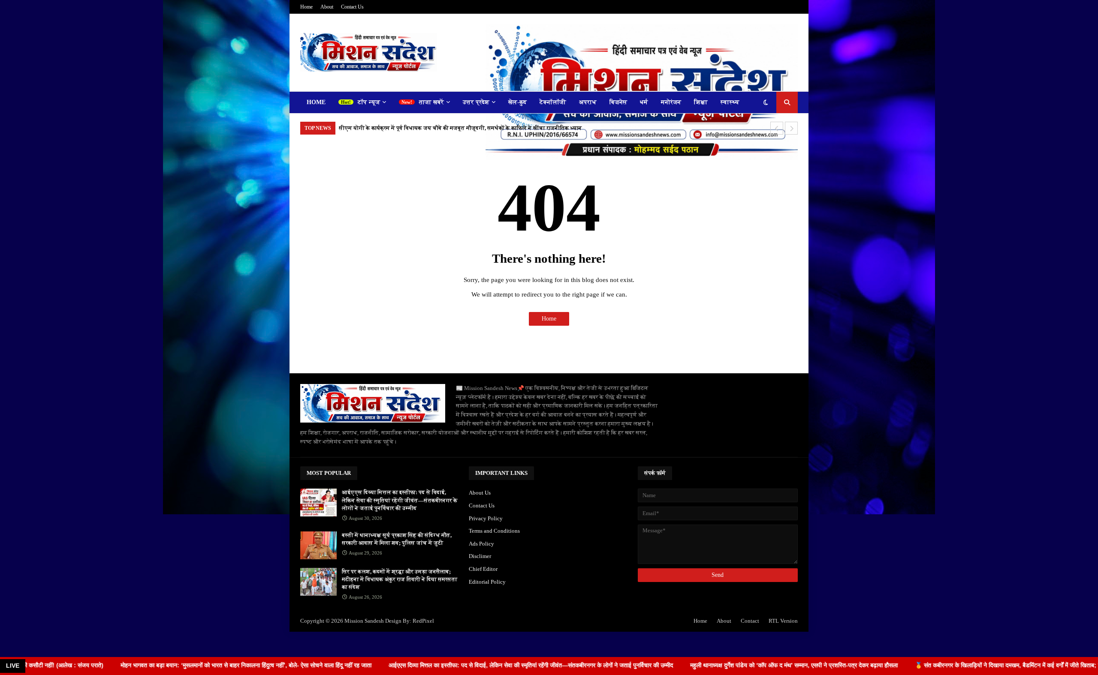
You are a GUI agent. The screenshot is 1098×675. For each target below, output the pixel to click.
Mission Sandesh (364, 621)
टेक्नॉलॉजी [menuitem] (553, 102)
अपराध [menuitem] (588, 102)
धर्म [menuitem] (644, 102)
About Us (480, 492)
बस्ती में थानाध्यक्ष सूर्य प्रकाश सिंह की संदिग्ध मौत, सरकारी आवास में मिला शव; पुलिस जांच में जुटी (397, 539)
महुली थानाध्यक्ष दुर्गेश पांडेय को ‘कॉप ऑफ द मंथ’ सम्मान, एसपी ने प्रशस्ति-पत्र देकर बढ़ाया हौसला (727, 665)
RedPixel (423, 621)
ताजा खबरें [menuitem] (431, 102)
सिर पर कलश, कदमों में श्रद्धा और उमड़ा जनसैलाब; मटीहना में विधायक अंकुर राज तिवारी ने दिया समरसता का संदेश (399, 579)
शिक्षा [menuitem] (701, 102)
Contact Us (352, 7)
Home (306, 7)
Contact (750, 621)
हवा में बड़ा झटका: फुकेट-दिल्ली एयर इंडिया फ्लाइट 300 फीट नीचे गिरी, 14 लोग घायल (431, 128)
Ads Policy (481, 543)
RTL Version (783, 621)
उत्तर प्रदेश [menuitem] (476, 102)
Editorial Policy (487, 582)
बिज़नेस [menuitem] (618, 102)
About (326, 7)
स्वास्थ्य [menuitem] (730, 102)
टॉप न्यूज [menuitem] (369, 102)
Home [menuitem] (316, 102)
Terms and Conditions (494, 531)
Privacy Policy (486, 518)
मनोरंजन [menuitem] (671, 102)
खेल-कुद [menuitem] (517, 102)
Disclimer (480, 556)
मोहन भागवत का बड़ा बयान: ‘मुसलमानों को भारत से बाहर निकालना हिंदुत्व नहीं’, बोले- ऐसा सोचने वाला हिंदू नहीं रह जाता (179, 665)
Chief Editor (483, 569)
